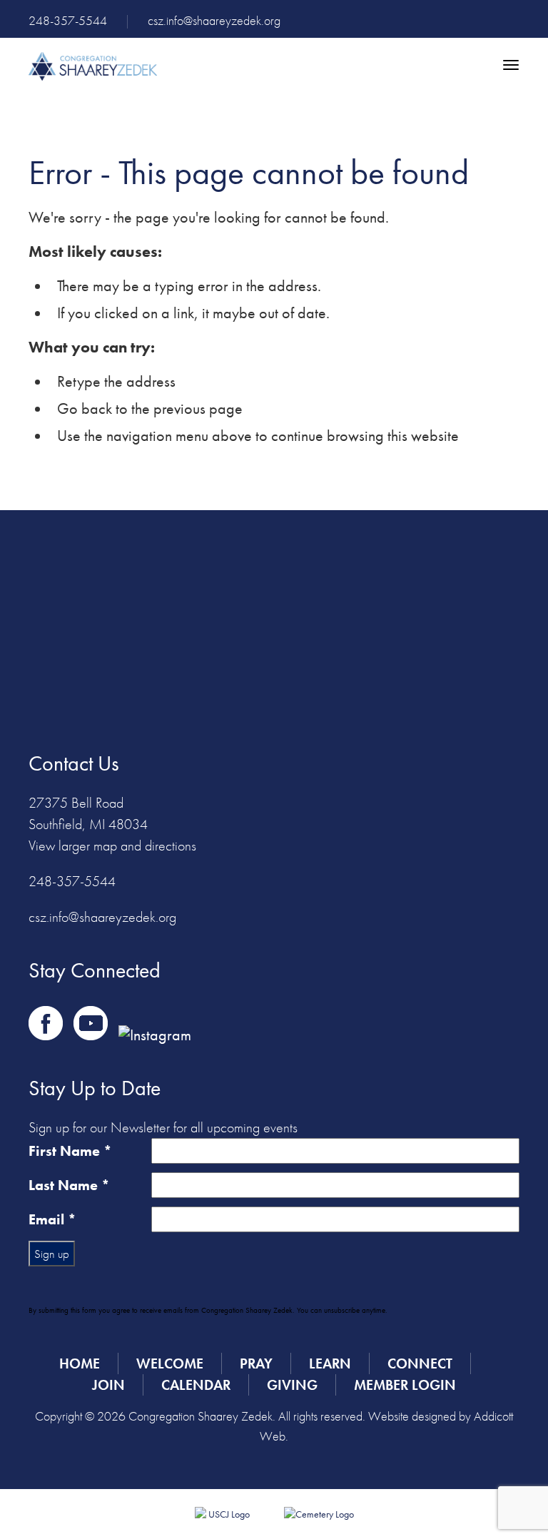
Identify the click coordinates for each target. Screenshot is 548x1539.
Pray (256, 1363)
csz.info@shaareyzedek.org (214, 20)
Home (79, 1363)
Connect (419, 1363)
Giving (292, 1385)
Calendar (195, 1385)
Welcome (169, 1363)
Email (52, 1219)
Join (108, 1385)
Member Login (405, 1385)
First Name (70, 1151)
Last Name (69, 1185)
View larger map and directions (112, 845)
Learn (330, 1363)
